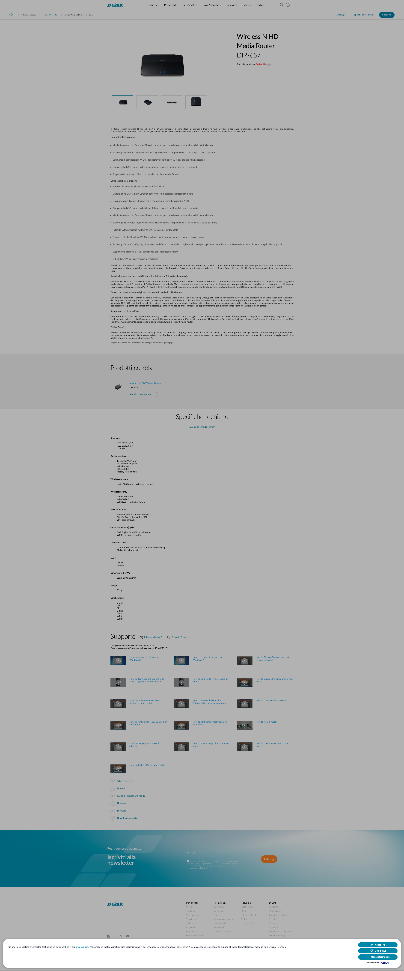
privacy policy (82, 947)
